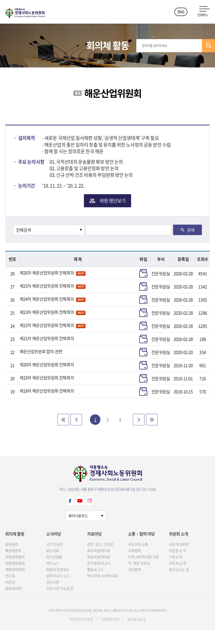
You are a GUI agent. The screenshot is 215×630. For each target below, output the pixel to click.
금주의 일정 (54, 544)
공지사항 (52, 582)
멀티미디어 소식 (57, 576)
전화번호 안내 (110, 619)
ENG (181, 11)
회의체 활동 (14, 534)
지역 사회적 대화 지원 (143, 557)
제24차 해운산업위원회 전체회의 (47, 299)
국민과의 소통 (138, 544)
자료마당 (94, 534)
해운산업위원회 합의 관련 (41, 351)
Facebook (70, 500)
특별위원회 (13, 550)
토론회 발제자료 (98, 557)
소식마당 (53, 534)
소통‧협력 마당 (141, 534)
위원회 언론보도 (57, 569)
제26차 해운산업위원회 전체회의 (47, 273)
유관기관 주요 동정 (59, 588)
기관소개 (175, 557)
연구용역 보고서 (98, 563)
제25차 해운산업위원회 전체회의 (47, 286)
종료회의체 (13, 588)
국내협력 (134, 569)
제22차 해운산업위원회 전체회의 (47, 325)
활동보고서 (95, 569)
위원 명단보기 (113, 200)
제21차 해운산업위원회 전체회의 (47, 338)
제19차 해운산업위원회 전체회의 (47, 377)
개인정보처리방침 (81, 619)
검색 (208, 45)
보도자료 (52, 550)
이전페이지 (76, 419)
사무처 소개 (177, 563)
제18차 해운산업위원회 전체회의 (47, 391)
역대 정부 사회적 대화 (102, 576)
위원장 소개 (177, 550)
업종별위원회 (15, 563)
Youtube (80, 500)
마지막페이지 (152, 419)
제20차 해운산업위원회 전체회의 (47, 364)
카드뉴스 (52, 563)
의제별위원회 (15, 557)
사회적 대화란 (179, 544)
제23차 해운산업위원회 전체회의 (47, 312)
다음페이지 (138, 419)
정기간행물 (54, 557)
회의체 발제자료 (98, 550)
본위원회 (11, 544)
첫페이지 (63, 419)
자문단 (10, 582)
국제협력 (134, 550)
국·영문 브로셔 (139, 563)
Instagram (89, 500)
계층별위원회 (15, 569)
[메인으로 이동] (25, 11)
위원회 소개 (178, 534)
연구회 (10, 576)
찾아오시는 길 (179, 569)
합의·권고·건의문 (100, 544)
